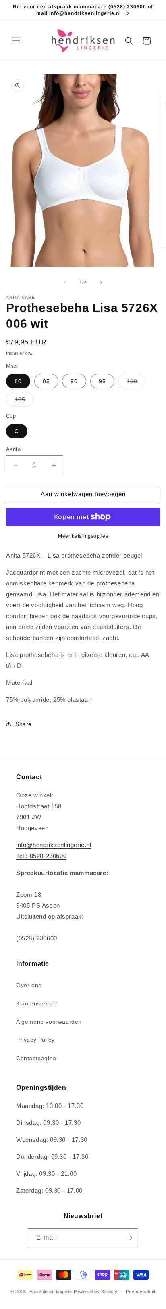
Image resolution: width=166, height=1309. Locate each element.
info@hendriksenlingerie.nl (53, 844)
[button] (16, 41)
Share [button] (23, 724)
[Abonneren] (129, 1237)
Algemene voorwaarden (49, 1021)
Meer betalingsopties (83, 536)
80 (18, 381)
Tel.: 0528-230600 (41, 855)
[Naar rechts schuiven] (101, 282)
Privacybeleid (141, 1291)
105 (24, 401)
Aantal (14, 449)
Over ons (29, 985)
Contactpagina (36, 1058)
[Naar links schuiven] (65, 282)
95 (102, 381)
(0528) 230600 (36, 938)
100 (136, 383)
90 (74, 381)
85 (46, 381)
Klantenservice (36, 1003)
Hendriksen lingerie (50, 1291)
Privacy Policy (35, 1039)
